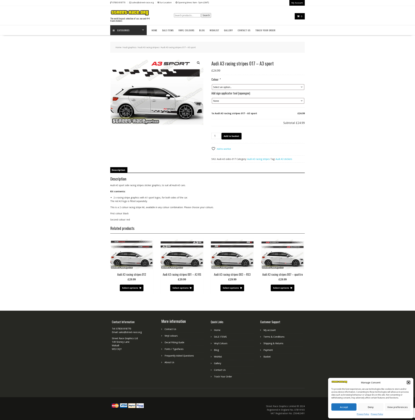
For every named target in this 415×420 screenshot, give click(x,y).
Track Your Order (265, 30)
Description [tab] (118, 170)
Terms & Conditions (274, 336)
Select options (130, 287)
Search (206, 15)
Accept (344, 407)
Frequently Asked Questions (179, 355)
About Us (169, 362)
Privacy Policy (363, 414)
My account (269, 330)
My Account (297, 2)
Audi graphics (129, 47)
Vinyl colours (171, 335)
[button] (408, 382)
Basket (267, 356)
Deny (371, 407)
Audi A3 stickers (284, 159)
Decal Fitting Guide (174, 342)
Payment (268, 349)
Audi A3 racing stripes (148, 47)
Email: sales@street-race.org (127, 332)
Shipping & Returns (273, 343)
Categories (123, 30)
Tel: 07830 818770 (121, 328)
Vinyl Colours (186, 30)
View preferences (397, 407)
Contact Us (244, 30)
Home (154, 30)
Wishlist (214, 30)
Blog (202, 30)
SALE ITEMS (168, 30)
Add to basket (231, 136)
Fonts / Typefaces (174, 349)
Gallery (228, 30)
